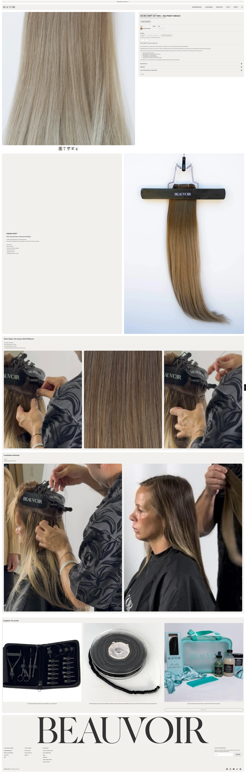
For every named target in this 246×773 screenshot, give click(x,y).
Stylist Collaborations (47, 759)
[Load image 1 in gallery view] (60, 148)
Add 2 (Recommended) (153, 35)
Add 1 (143, 35)
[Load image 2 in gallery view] (64, 148)
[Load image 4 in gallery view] (72, 148)
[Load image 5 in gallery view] (76, 148)
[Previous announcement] (4, 2)
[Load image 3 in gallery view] (68, 148)
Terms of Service (28, 752)
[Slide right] (134, 149)
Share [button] (143, 74)
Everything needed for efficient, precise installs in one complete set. (42, 703)
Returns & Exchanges (8, 752)
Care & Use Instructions (48, 750)
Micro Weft (161, 28)
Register (245, 387)
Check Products (46, 761)
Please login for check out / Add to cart (149, 43)
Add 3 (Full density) (166, 35)
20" (154, 28)
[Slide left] (3, 149)
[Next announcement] (241, 2)
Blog (44, 755)
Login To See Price (145, 21)
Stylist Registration (8, 750)
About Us (26, 755)
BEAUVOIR (7, 769)
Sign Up (238, 754)
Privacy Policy (28, 750)
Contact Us (6, 755)
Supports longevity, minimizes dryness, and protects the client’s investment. (203, 703)
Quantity (142, 33)
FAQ (5, 757)
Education (45, 757)
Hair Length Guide (47, 752)
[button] (197, 7)
